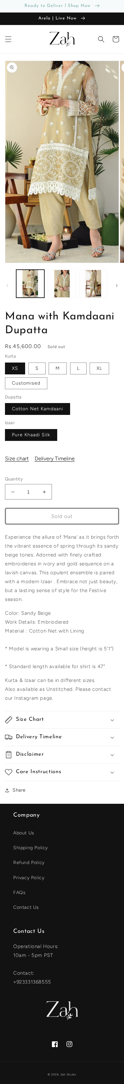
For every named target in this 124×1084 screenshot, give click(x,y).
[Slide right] (116, 285)
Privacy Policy (28, 878)
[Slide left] (7, 285)
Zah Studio (68, 1074)
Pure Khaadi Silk (31, 435)
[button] (8, 39)
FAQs (19, 892)
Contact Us (26, 907)
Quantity (14, 478)
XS (15, 368)
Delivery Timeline (55, 458)
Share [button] (19, 790)
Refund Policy (29, 862)
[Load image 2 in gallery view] (62, 284)
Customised (26, 383)
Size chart (17, 458)
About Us (23, 833)
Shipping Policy (30, 848)
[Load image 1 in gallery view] (30, 284)
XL (99, 368)
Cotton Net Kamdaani (37, 409)
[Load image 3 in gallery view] (93, 284)
